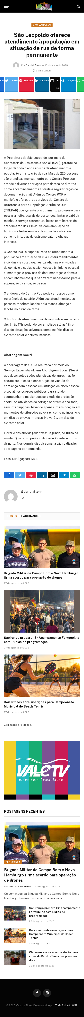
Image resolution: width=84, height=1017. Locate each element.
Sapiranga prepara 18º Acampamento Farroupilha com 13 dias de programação (54, 912)
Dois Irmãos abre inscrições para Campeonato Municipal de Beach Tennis (51, 934)
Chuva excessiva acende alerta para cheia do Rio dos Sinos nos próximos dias (53, 956)
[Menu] (6, 6)
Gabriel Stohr (33, 65)
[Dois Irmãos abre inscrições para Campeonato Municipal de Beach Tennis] (42, 676)
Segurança (13, 862)
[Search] (78, 6)
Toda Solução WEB (66, 1005)
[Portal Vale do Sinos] (44, 6)
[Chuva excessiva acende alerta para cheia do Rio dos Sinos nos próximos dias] (15, 957)
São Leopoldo (42, 25)
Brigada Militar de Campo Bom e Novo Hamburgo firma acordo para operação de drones (40, 875)
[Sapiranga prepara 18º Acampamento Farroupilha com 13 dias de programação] (42, 611)
